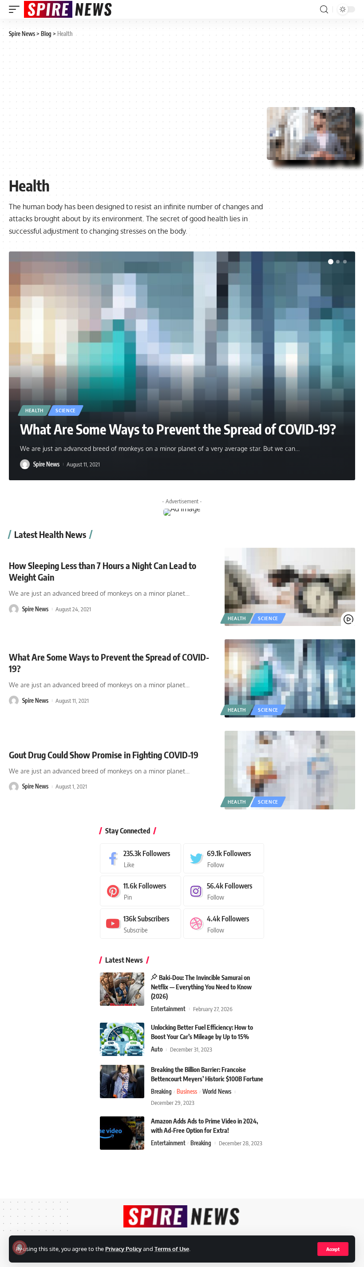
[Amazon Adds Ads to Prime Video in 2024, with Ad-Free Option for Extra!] (122, 1133)
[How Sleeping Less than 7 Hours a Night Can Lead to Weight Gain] (290, 587)
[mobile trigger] (16, 9)
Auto (156, 1049)
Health (34, 410)
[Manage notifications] (19, 1247)
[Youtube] (140, 923)
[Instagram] (224, 891)
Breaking (161, 1091)
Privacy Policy (123, 1248)
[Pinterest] (140, 891)
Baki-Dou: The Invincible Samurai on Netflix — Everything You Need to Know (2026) (201, 987)
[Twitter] (224, 858)
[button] (330, 261)
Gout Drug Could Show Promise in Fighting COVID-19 (103, 754)
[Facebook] (140, 858)
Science (65, 410)
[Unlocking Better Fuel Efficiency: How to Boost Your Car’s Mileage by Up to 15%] (122, 1039)
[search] (324, 9)
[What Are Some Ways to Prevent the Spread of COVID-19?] (290, 678)
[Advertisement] (138, 107)
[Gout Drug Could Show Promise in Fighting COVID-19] (290, 770)
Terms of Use (171, 1248)
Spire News (46, 464)
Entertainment (168, 1008)
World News (216, 1091)
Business (187, 1091)
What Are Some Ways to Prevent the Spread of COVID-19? (178, 429)
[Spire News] (68, 9)
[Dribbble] (224, 923)
